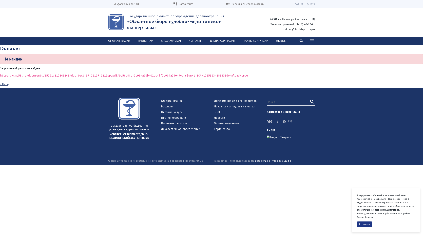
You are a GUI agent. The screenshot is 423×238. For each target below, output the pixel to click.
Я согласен (364, 224)
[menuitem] (119, 41)
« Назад (4, 84)
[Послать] (311, 101)
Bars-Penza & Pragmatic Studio (273, 160)
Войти (271, 129)
